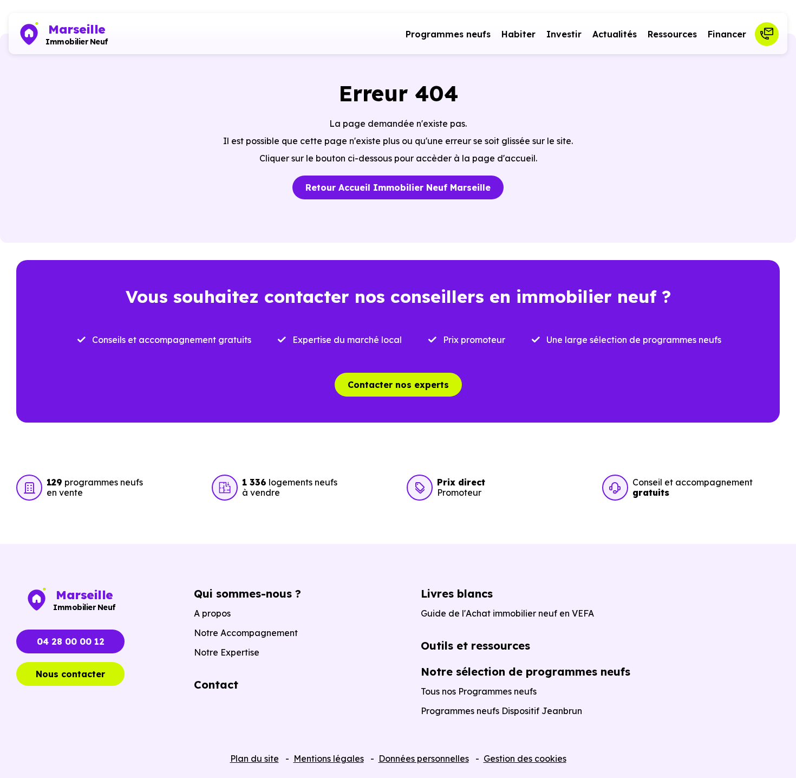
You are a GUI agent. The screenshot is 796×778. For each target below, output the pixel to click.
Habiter (518, 34)
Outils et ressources (475, 645)
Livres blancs (457, 593)
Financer (727, 34)
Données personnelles (424, 758)
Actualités (614, 34)
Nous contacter (70, 674)
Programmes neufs (448, 34)
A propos (212, 613)
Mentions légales (328, 758)
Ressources (672, 34)
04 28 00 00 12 (71, 641)
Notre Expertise (226, 652)
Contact (216, 684)
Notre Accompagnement (246, 632)
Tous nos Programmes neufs (479, 691)
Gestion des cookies (525, 758)
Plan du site (254, 758)
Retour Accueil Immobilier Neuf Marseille (398, 187)
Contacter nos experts (398, 384)
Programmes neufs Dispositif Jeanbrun (501, 710)
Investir (564, 34)
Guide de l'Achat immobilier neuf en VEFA (507, 613)
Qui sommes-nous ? (247, 593)
